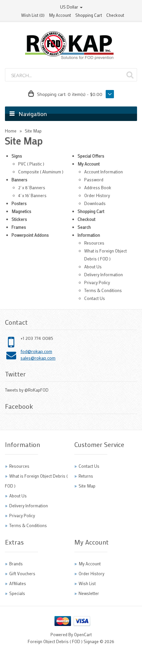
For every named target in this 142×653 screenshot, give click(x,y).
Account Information (103, 171)
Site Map (33, 131)
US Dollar (69, 7)
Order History (97, 195)
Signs (17, 156)
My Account (60, 15)
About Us (93, 266)
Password (93, 179)
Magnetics (21, 211)
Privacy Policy (97, 282)
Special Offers (91, 156)
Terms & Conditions (103, 290)
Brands (16, 563)
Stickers (19, 219)
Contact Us (94, 298)
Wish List (87, 583)
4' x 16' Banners (32, 195)
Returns (86, 476)
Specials (17, 593)
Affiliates (17, 583)
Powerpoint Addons (30, 235)
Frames (19, 227)
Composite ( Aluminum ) (40, 171)
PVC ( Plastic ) (31, 163)
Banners (19, 179)
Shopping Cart (88, 15)
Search (84, 227)
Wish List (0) (33, 15)
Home (11, 131)
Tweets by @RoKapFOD (27, 390)
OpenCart (83, 634)
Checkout (115, 15)
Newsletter (89, 593)
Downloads (95, 203)
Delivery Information (103, 274)
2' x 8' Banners (31, 187)
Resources (94, 243)
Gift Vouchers (22, 573)
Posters (19, 203)
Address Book (97, 187)
